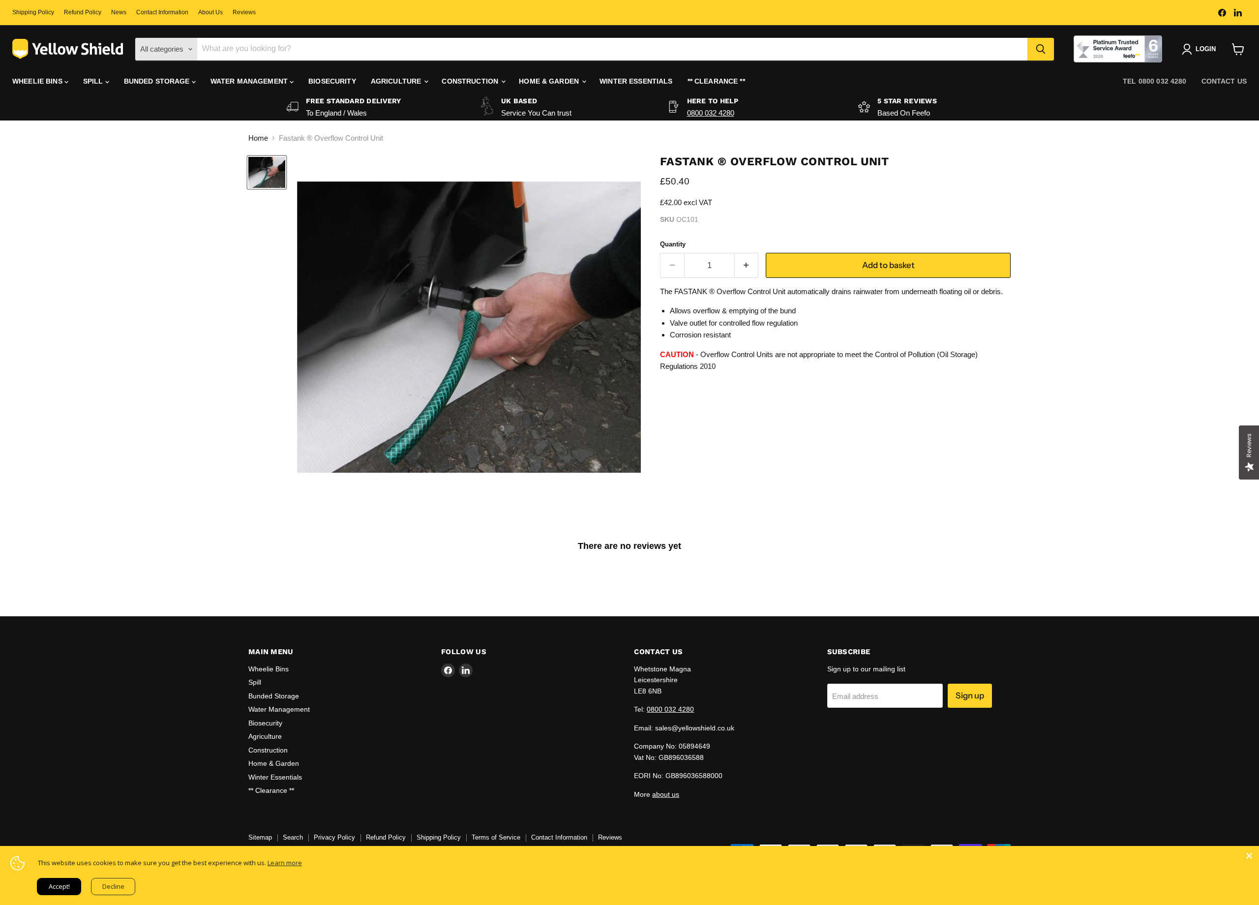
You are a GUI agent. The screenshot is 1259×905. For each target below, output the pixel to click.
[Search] (1040, 49)
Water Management (250, 81)
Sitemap (260, 837)
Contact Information (162, 12)
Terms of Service (496, 837)
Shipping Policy (33, 12)
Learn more (285, 862)
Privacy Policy (334, 837)
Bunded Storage (158, 81)
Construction (471, 81)
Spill (94, 81)
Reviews (244, 12)
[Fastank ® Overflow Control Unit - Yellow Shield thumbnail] (266, 172)
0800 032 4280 (710, 113)
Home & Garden (550, 81)
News (118, 12)
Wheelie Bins (38, 81)
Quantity (673, 244)
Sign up (970, 695)
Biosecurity (332, 81)
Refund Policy (82, 12)
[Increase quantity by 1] (747, 265)
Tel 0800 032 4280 (1154, 81)
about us (665, 794)
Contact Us (1224, 81)
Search (293, 837)
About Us (210, 12)
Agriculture (397, 81)
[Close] (1249, 856)
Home (258, 138)
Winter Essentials (636, 81)
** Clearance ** (716, 81)
